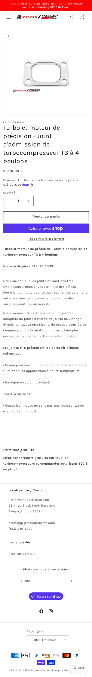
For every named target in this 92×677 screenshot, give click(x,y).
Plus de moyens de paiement (46, 238)
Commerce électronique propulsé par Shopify (55, 670)
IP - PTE (23, 670)
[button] (8, 17)
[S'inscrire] (70, 581)
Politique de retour (22, 554)
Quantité (9, 192)
